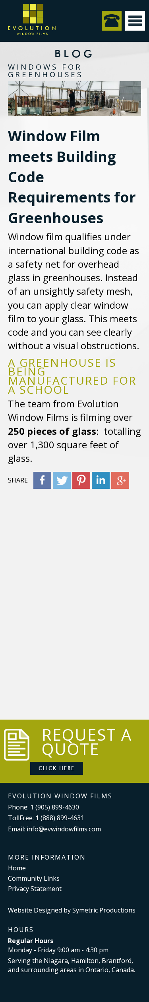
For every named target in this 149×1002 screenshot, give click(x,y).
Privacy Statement (35, 888)
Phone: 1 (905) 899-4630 (43, 807)
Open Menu (135, 21)
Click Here (57, 768)
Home (17, 868)
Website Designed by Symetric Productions (71, 910)
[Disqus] (74, 592)
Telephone (112, 21)
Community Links (34, 878)
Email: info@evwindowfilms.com (54, 829)
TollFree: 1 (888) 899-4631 (46, 817)
